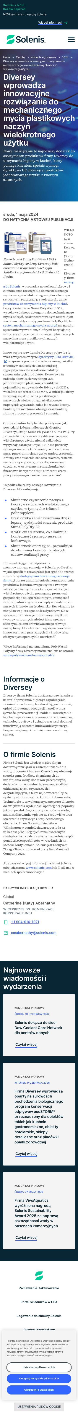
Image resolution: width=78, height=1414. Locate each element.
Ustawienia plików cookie (39, 1406)
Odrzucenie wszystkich (39, 1389)
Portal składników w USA (39, 1302)
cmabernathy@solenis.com (33, 932)
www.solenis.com (39, 867)
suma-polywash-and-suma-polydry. (29, 655)
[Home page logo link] (39, 1275)
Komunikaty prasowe (43, 57)
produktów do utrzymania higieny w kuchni (35, 304)
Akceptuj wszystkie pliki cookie (39, 1378)
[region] (39, 1365)
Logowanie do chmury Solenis (39, 1316)
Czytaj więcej (26, 1044)
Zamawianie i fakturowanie (39, 1288)
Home (6, 57)
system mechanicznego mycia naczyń (30, 325)
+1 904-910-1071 (25, 922)
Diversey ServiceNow (39, 1329)
